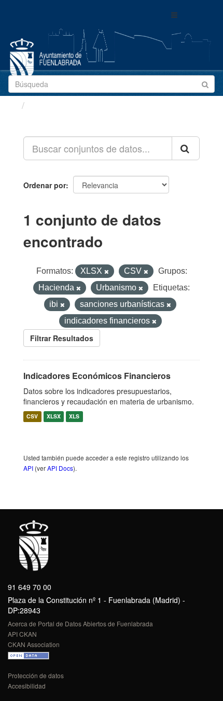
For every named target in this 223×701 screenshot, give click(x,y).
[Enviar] (205, 83)
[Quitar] (106, 272)
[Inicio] (12, 104)
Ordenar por (44, 185)
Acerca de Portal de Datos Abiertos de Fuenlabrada (80, 623)
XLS (74, 416)
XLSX (54, 416)
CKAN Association (34, 644)
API (28, 468)
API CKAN (22, 633)
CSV (32, 416)
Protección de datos (36, 675)
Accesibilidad (27, 685)
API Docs (60, 468)
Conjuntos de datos (73, 105)
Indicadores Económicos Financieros (97, 376)
